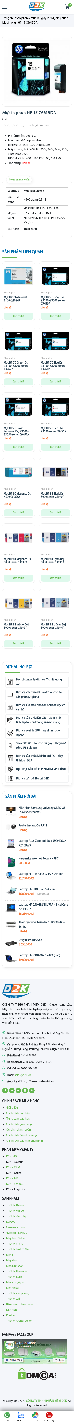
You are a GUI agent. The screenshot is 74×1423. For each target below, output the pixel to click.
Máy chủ (11, 1260)
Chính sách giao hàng (19, 1124)
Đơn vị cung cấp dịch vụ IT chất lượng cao (39, 682)
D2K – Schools (15, 1184)
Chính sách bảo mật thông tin (24, 1140)
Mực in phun (58, 18)
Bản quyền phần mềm (19, 1304)
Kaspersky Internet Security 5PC (38, 858)
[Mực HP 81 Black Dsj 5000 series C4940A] (55, 473)
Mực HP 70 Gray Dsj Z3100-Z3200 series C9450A (53, 300)
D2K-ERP (11, 1156)
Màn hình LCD (14, 1265)
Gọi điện (7, 1421)
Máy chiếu (12, 1287)
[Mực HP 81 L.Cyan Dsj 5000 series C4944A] (55, 604)
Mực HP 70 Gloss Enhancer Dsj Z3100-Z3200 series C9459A (16, 431)
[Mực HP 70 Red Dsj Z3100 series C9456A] (55, 408)
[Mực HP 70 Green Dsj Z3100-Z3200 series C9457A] (18, 342)
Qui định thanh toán (18, 1129)
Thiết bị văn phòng (17, 1293)
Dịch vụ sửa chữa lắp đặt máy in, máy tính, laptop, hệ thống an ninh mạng (38, 720)
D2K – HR (12, 1178)
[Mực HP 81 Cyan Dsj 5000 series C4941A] (55, 539)
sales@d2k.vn (23, 1075)
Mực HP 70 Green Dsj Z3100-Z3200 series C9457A (16, 366)
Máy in (10, 1254)
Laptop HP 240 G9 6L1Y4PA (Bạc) (39, 955)
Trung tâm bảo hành (18, 1118)
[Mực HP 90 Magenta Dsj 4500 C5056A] (18, 473)
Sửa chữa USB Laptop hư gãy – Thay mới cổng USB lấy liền (41, 745)
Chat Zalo (21, 1421)
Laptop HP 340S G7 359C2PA (37, 889)
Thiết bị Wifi (13, 1298)
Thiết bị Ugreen (15, 1210)
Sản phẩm (22, 18)
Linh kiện (11, 1309)
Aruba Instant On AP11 (33, 825)
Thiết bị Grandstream (19, 1320)
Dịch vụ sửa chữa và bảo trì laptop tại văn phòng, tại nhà (39, 695)
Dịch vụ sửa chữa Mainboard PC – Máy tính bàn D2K (39, 758)
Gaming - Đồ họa (16, 1232)
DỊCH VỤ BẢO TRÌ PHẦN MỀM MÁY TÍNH (41, 769)
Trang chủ (8, 18)
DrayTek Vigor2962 (30, 940)
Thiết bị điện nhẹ (16, 1216)
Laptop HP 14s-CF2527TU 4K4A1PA (41, 874)
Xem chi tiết (18, 316)
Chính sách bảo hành (18, 1113)
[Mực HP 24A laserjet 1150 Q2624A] (18, 277)
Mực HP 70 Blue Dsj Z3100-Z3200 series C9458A (53, 366)
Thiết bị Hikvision (16, 1271)
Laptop (11, 1221)
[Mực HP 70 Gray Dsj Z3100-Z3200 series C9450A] (55, 277)
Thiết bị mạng (14, 1243)
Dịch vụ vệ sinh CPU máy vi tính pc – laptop (38, 733)
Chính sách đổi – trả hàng (21, 1135)
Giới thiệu (12, 1107)
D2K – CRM (13, 1167)
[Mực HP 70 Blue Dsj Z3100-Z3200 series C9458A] (55, 342)
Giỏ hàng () (49, 1421)
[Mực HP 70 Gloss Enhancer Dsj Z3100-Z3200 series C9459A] (18, 408)
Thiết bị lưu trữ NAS (18, 1249)
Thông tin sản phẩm (19, 180)
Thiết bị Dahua (15, 1205)
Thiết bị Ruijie (14, 1276)
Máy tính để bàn (16, 1238)
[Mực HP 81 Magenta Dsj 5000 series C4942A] (18, 539)
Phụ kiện (11, 1315)
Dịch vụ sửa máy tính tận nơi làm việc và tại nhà (40, 707)
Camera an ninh (15, 1227)
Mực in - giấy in (40, 18)
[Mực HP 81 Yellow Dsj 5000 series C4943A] (18, 604)
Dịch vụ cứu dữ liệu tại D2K (32, 778)
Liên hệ (35, 1421)
